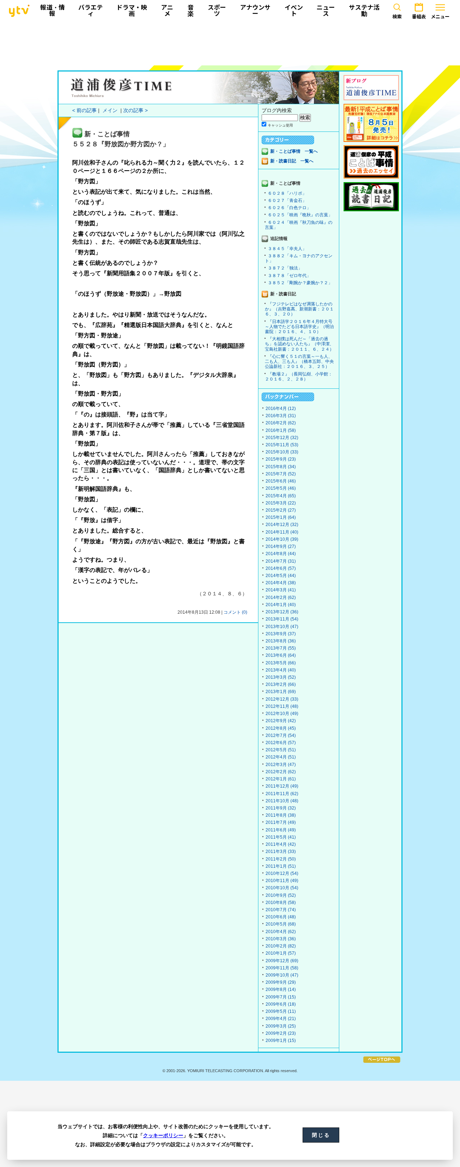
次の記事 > (135, 110)
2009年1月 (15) (281, 1040)
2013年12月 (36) (282, 612)
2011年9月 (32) (281, 808)
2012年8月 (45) (281, 728)
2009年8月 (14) (281, 989)
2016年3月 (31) (281, 416)
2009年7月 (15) (281, 997)
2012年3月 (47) (281, 764)
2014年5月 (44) (281, 575)
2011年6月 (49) (281, 830)
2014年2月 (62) (281, 597)
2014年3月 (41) (281, 590)
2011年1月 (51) (281, 866)
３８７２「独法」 (285, 268)
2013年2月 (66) (281, 684)
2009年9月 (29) (281, 982)
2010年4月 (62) (281, 932)
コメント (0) (235, 612)
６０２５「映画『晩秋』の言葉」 (300, 215)
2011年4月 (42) (281, 844)
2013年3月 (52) (281, 677)
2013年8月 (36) (281, 641)
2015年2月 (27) (281, 510)
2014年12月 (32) (282, 524)
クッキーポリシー (163, 1135)
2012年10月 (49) (282, 713)
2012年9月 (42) (281, 721)
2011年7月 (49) (281, 822)
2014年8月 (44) (281, 554)
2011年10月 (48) (282, 801)
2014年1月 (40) (281, 605)
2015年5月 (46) (281, 488)
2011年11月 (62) (282, 794)
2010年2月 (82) (281, 946)
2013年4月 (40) (281, 670)
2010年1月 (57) (281, 953)
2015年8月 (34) (281, 467)
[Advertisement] (230, 42)
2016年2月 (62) (281, 423)
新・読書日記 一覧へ (291, 160)
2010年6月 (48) (281, 917)
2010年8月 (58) (281, 902)
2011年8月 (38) (281, 815)
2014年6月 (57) (281, 568)
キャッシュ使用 (280, 125)
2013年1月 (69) (281, 691)
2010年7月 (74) (281, 910)
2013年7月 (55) (281, 648)
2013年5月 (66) (281, 663)
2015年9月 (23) (281, 459)
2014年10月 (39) (282, 539)
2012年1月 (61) (281, 779)
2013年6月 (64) (281, 655)
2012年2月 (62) (281, 772)
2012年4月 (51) (281, 757)
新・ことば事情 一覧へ (294, 151)
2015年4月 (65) (281, 496)
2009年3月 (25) (281, 1026)
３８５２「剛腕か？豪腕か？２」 (300, 283)
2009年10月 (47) (282, 975)
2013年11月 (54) (282, 619)
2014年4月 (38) (281, 583)
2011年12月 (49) (282, 786)
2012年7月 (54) (281, 735)
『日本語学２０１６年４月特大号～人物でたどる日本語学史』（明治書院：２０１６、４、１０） (299, 326)
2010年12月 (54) (282, 873)
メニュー (440, 16)
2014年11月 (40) (282, 532)
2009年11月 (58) (282, 968)
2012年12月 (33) (282, 699)
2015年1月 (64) (281, 517)
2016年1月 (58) (281, 430)
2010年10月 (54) (282, 888)
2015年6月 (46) (281, 481)
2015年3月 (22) (281, 503)
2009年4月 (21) (281, 1018)
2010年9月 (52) (281, 895)
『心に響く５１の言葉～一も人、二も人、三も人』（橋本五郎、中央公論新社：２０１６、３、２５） (299, 361)
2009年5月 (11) (281, 1011)
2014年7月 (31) (281, 561)
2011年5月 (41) (281, 837)
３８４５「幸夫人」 (287, 248)
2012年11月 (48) (282, 706)
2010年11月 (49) (282, 880)
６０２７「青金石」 (287, 200)
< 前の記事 (84, 110)
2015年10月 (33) (282, 452)
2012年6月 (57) (281, 743)
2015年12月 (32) (282, 437)
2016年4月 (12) (281, 408)
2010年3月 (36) (281, 939)
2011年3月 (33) (281, 851)
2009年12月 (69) (282, 961)
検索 (397, 16)
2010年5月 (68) (281, 924)
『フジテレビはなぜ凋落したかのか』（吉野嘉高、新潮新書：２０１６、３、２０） (299, 309)
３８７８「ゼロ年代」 (289, 275)
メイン (110, 110)
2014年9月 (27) (281, 546)
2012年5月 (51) (281, 750)
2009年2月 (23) (281, 1033)
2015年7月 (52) (281, 474)
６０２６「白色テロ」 (289, 208)
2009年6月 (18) (281, 1004)
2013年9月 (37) (281, 634)
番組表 (419, 16)
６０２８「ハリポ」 (287, 193)
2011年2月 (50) (281, 859)
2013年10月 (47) (282, 626)
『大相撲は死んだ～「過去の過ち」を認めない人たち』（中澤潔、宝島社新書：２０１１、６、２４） (299, 344)
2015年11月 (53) (282, 445)
